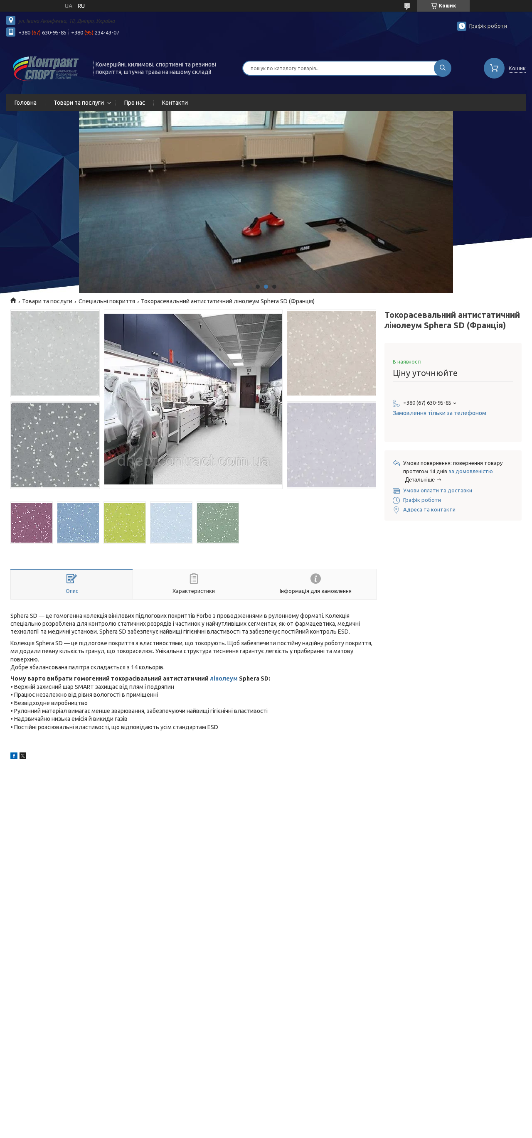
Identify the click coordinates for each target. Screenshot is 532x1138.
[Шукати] (442, 68)
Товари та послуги (79, 103)
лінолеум (224, 678)
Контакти (175, 103)
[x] (23, 757)
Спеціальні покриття (107, 301)
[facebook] (13, 757)
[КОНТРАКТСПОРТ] (46, 67)
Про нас (134, 103)
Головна (26, 103)
